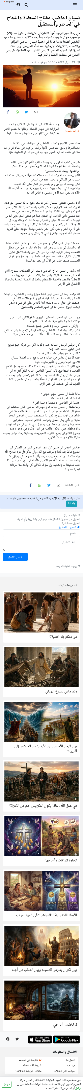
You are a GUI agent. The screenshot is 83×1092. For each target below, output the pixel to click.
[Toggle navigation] (75, 5)
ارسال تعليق (15, 556)
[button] (8, 5)
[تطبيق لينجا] (66, 1039)
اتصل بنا (70, 1060)
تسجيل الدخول (67, 527)
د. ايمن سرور (72, 130)
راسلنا (71, 503)
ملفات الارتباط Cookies (29, 1071)
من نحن (71, 1065)
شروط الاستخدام (32, 1065)
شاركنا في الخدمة (28, 1060)
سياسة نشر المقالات (64, 1071)
